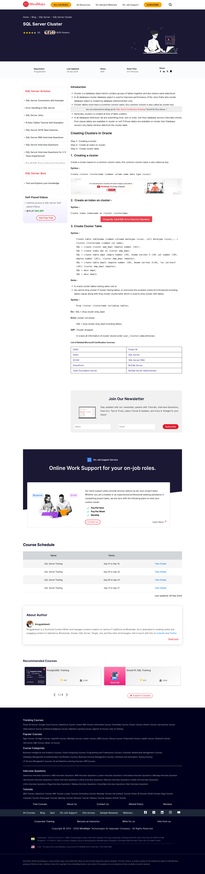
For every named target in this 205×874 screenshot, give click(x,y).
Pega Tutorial (167, 794)
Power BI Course (30, 724)
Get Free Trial (46, 217)
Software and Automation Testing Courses (134, 757)
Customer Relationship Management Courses (142, 752)
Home (26, 17)
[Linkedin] (162, 813)
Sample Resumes (109, 812)
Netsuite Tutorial (81, 798)
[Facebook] (145, 813)
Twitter (173, 633)
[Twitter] (153, 813)
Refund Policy (136, 804)
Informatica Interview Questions (137, 775)
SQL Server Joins (34, 115)
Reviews (167, 804)
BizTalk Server (135, 365)
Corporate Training (44, 821)
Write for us (128, 821)
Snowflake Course (120, 724)
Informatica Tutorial (87, 794)
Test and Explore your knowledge (42, 183)
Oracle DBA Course (84, 724)
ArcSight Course (43, 738)
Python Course (150, 724)
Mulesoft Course (162, 738)
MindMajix (85, 828)
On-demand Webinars (106, 4)
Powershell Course (132, 738)
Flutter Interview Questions (65, 780)
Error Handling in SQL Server (40, 108)
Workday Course (74, 738)
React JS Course (52, 743)
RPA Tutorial (58, 794)
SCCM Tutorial (154, 794)
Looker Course (89, 738)
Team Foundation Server (85, 370)
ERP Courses (89, 761)
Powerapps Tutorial (48, 798)
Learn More (158, 522)
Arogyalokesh (42, 624)
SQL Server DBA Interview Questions (44, 137)
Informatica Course (102, 724)
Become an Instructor (88, 821)
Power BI (132, 349)
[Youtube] (178, 813)
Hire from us (164, 821)
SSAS (75, 354)
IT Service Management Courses (38, 761)
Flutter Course (136, 724)
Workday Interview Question (165, 775)
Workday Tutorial (104, 794)
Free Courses (40, 804)
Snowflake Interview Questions (111, 784)
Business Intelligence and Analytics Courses (42, 752)
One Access (88, 812)
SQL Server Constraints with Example (45, 100)
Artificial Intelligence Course (55, 729)
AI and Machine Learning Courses (68, 761)
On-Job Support (130, 4)
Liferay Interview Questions (91, 780)
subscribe (153, 4)
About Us (72, 804)
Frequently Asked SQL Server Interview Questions (126, 219)
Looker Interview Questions (110, 775)
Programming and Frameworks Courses (104, 752)
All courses (61, 4)
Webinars (128, 812)
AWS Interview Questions (63, 775)
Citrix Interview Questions (35, 784)
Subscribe (170, 426)
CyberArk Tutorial (31, 798)
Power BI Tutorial (139, 794)
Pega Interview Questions (59, 784)
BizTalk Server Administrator (142, 370)
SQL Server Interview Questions (42, 144)
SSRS (75, 349)
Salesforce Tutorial (43, 794)
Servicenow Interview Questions (38, 780)
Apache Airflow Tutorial (115, 798)
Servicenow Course (166, 724)
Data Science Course (33, 729)
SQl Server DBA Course (34, 743)
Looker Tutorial (71, 794)
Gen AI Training (116, 729)
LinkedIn (161, 633)
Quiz (52, 812)
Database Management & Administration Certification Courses (51, 757)
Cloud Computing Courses (74, 752)
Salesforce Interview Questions (36, 775)
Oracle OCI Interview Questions (144, 780)
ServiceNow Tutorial (121, 794)
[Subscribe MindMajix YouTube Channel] (126, 193)
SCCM (76, 360)
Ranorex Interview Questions (116, 780)
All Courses (29, 812)
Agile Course (28, 738)
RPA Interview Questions (86, 775)
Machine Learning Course (80, 729)
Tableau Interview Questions (84, 784)
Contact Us (103, 804)
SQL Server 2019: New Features (42, 130)
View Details (160, 563)
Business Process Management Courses (96, 757)
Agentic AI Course (100, 729)
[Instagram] (170, 813)
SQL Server (44, 17)
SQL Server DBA (136, 360)
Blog (34, 17)
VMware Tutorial (97, 798)
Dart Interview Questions (137, 784)
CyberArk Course (58, 738)
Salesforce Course (67, 724)
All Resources (83, 4)
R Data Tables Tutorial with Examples (44, 122)
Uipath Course (148, 738)
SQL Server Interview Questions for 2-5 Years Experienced (46, 154)
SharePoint (78, 365)
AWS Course (102, 738)
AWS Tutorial (28, 794)
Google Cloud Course (48, 724)
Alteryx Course (115, 738)
